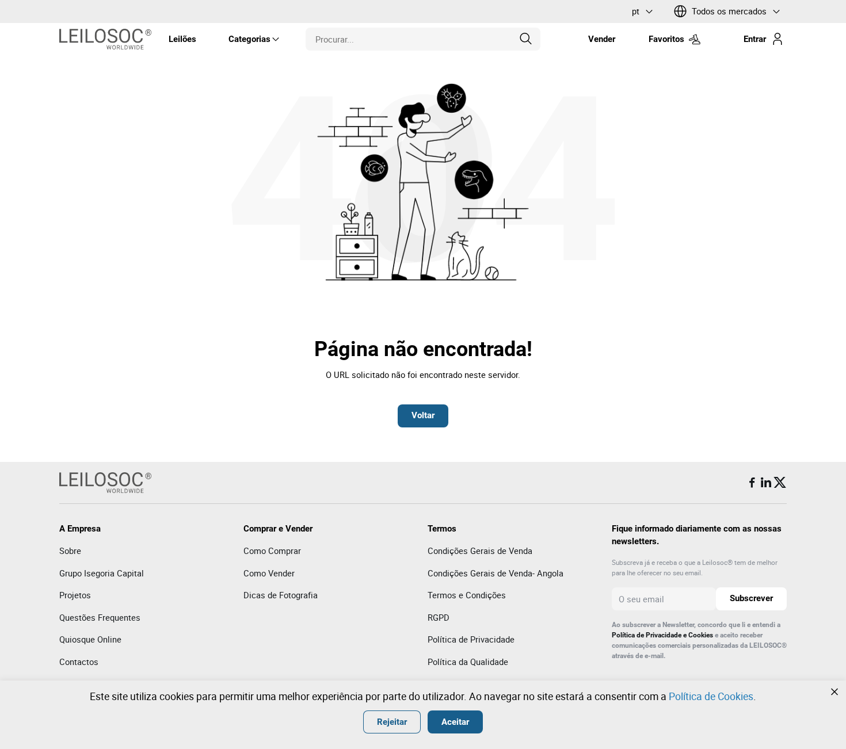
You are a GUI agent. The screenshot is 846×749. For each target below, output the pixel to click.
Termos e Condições (467, 595)
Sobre (70, 550)
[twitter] (780, 483)
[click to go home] (105, 39)
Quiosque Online (90, 639)
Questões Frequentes (99, 617)
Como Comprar (272, 550)
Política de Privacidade (471, 639)
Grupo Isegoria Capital (101, 573)
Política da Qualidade (468, 661)
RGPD (438, 617)
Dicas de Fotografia (280, 595)
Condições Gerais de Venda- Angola (495, 573)
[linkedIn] (766, 483)
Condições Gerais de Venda (480, 550)
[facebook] (752, 483)
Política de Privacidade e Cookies (662, 635)
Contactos (78, 661)
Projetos (75, 595)
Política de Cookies (711, 696)
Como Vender (269, 573)
